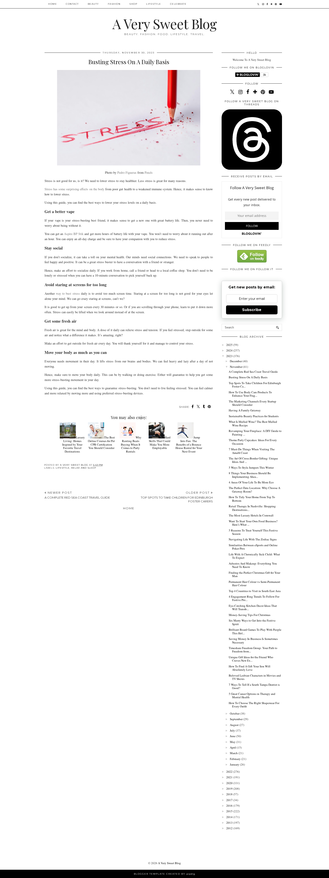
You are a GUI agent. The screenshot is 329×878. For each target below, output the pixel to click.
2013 (229, 823)
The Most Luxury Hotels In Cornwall (251, 515)
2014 (229, 817)
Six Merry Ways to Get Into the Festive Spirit (252, 622)
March (234, 753)
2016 (229, 806)
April (233, 747)
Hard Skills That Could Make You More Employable (160, 442)
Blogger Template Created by (164, 873)
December (236, 361)
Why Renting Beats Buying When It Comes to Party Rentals (131, 444)
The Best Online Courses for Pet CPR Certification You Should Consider (101, 442)
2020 (229, 783)
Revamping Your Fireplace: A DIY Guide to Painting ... (255, 432)
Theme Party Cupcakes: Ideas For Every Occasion (253, 442)
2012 (229, 828)
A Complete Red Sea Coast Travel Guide (253, 372)
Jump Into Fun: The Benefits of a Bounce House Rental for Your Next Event (188, 444)
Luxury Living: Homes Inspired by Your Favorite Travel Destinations (73, 444)
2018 (229, 794)
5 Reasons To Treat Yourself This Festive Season (253, 532)
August (234, 725)
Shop (133, 3)
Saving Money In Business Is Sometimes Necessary (253, 640)
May (233, 742)
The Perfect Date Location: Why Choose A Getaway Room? (254, 489)
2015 (229, 811)
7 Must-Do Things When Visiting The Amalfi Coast (252, 451)
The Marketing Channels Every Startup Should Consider (252, 403)
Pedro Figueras (127, 172)
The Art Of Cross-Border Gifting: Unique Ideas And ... (253, 460)
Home (52, 3)
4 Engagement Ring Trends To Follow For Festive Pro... (254, 598)
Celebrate (178, 3)
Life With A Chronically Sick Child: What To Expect (254, 556)
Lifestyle (153, 3)
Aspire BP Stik (73, 234)
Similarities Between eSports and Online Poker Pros (253, 547)
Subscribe (251, 310)
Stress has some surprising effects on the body (74, 189)
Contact (72, 3)
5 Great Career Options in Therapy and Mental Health (252, 695)
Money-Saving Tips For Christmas (249, 615)
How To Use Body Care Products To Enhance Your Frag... (250, 394)
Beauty (93, 3)
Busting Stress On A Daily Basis (248, 377)
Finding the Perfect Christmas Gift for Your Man (254, 574)
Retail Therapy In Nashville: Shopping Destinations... (252, 508)
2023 (229, 356)
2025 (229, 345)
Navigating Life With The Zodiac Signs (253, 539)
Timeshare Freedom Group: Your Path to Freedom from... (253, 650)
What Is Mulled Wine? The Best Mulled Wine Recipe (253, 423)
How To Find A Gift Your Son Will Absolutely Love (249, 668)
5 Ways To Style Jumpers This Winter (251, 467)
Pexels (149, 172)
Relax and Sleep (83, 467)
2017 (229, 800)
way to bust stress (68, 293)
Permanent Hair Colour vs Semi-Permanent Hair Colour (254, 583)
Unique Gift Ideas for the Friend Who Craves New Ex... (251, 659)
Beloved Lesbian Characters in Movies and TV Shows (255, 677)
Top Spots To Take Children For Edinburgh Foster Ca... (255, 385)
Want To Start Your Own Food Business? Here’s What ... (253, 523)
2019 (229, 789)
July (233, 730)
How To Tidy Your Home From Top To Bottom (252, 499)
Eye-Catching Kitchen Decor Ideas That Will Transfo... (253, 607)
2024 (229, 350)
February (235, 759)
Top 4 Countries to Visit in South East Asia (255, 591)
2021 (229, 777)
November (236, 367)
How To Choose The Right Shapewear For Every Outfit (254, 705)
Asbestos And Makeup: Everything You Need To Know (253, 565)
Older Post (177, 497)
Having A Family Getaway (245, 410)
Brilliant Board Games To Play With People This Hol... (255, 631)
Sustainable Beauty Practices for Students (254, 416)
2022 (229, 772)
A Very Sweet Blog (164, 23)
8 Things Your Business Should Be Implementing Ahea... (250, 475)
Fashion (114, 3)
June (233, 736)
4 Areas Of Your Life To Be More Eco (251, 482)
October (235, 713)
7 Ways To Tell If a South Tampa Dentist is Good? (254, 686)
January (235, 764)
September (236, 719)
